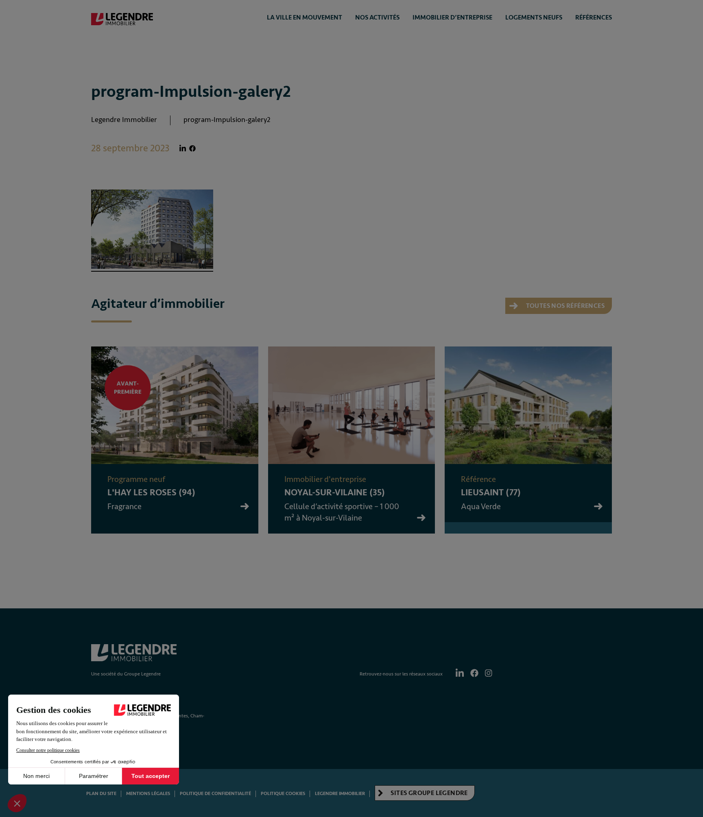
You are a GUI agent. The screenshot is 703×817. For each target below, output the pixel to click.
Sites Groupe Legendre (428, 793)
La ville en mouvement (304, 17)
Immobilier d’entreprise (452, 17)
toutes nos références (564, 306)
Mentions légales (148, 794)
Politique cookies (283, 794)
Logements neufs (533, 17)
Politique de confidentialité (215, 794)
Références (593, 17)
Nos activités (377, 17)
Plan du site (101, 794)
